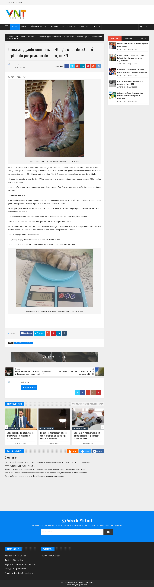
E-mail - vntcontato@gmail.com (19, 573)
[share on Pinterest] (88, 66)
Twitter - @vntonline (14, 560)
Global (69, 26)
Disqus (87, 451)
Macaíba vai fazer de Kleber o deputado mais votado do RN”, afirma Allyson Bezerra (132, 70)
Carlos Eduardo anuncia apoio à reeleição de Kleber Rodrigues (132, 45)
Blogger (74, 451)
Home (16, 26)
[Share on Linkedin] (82, 66)
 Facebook (26, 333)
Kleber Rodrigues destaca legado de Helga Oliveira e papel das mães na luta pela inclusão (20, 435)
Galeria (81, 26)
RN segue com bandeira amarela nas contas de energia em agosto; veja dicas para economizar (53, 435)
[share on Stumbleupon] (93, 66)
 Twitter (39, 333)
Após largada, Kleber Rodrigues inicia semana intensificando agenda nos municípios (130, 95)
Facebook (99, 451)
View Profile (29, 387)
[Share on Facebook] (66, 66)
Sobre (25, 2)
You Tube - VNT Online (15, 555)
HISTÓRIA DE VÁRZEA (50, 555)
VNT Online (65, 582)
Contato (19, 2)
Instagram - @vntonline (15, 568)
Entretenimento (54, 26)
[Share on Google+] (77, 66)
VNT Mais (94, 26)
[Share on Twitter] (72, 66)
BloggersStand (81, 585)
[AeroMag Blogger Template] (26, 14)
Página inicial (10, 2)
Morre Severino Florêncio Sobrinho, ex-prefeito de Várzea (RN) (130, 82)
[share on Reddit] (98, 66)
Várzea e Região (36, 26)
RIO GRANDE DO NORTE (26, 36)
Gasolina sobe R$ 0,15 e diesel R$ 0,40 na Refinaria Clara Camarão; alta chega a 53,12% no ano (131, 58)
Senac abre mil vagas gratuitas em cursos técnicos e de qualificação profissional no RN (87, 435)
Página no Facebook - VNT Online (20, 564)
